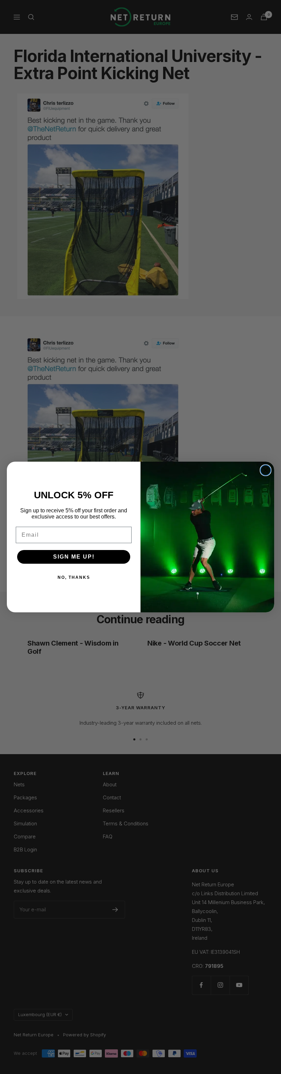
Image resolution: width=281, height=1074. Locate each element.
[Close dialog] (265, 470)
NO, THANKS (74, 577)
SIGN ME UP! (74, 557)
